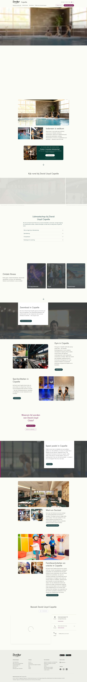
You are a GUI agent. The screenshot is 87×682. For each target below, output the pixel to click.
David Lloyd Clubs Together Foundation (34, 664)
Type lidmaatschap (16, 662)
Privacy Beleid (46, 664)
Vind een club (30, 663)
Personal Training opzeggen (48, 668)
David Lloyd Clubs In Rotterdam (17, 668)
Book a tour (14, 667)
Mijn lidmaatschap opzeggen (48, 667)
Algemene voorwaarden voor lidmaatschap (50, 662)
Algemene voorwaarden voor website (50, 663)
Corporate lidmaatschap (16, 664)
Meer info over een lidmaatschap (18, 663)
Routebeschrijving (60, 621)
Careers (29, 667)
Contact (29, 668)
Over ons (29, 662)
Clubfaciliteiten (25, 5)
